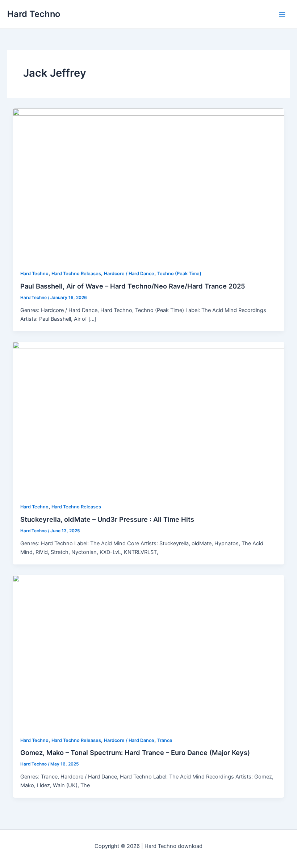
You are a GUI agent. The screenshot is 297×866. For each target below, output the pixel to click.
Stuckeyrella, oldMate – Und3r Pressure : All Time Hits (107, 519)
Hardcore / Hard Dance (129, 273)
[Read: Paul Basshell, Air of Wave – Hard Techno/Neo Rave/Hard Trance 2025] (149, 184)
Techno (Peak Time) (179, 273)
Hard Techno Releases (76, 273)
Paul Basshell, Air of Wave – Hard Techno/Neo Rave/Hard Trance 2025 (132, 286)
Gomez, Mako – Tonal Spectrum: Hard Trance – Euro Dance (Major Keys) (135, 752)
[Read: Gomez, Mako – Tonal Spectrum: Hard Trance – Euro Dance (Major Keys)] (149, 651)
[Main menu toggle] (282, 14)
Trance (164, 740)
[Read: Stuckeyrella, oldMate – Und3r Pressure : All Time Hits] (149, 417)
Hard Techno (33, 14)
